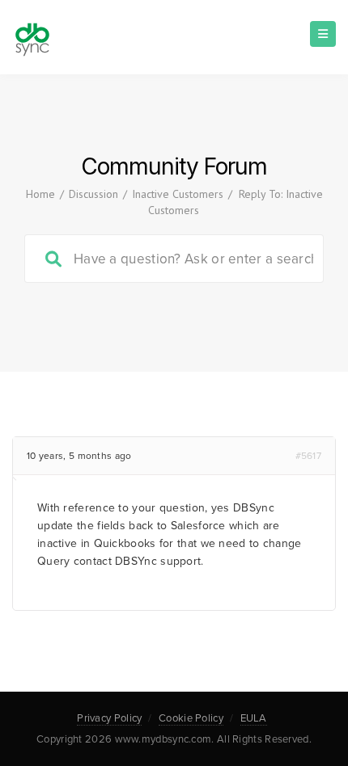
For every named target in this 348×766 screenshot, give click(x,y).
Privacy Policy (109, 718)
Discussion (93, 194)
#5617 (308, 455)
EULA (253, 718)
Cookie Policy (191, 718)
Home (40, 194)
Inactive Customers (177, 194)
